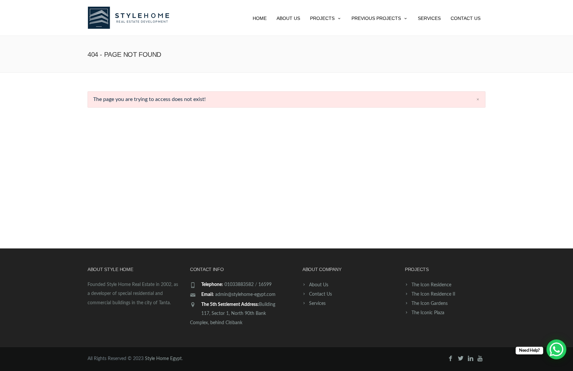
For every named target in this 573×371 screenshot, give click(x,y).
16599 (265, 284)
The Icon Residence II (433, 294)
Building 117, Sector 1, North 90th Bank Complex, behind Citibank (232, 313)
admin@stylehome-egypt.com (245, 294)
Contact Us (465, 18)
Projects (322, 18)
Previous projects (376, 18)
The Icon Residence (431, 285)
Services (429, 18)
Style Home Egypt (163, 358)
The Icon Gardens (430, 303)
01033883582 (239, 284)
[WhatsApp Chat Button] (556, 349)
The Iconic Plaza (428, 313)
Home (260, 18)
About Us (288, 18)
